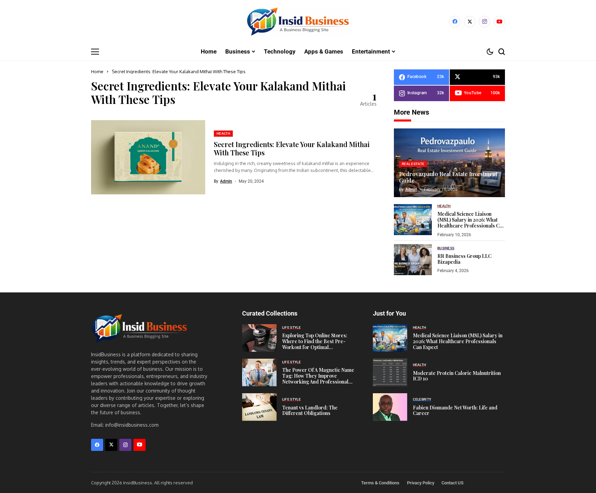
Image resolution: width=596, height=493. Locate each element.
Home (97, 71)
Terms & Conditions (380, 482)
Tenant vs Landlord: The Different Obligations (310, 410)
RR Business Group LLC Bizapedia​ (464, 259)
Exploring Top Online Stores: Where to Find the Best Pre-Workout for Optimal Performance (314, 344)
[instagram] (484, 21)
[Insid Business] (298, 21)
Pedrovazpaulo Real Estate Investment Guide (448, 177)
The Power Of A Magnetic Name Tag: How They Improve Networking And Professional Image (318, 378)
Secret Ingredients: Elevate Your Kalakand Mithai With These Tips (292, 148)
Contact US (452, 482)
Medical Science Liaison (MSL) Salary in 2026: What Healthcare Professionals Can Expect (471, 222)
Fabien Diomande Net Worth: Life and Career (455, 410)
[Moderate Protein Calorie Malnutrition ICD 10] (390, 372)
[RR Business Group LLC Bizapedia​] (413, 259)
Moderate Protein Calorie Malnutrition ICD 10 (457, 376)
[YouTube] (499, 21)
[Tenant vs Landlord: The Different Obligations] (259, 407)
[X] (469, 21)
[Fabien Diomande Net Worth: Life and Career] (390, 407)
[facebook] (454, 21)
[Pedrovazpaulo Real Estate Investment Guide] (449, 162)
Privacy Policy (420, 482)
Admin (226, 181)
